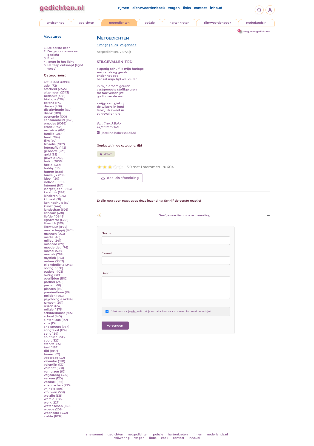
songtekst (51, 330)
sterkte (49, 344)
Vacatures (52, 36)
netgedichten (119, 22)
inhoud (216, 8)
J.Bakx (116, 123)
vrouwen (50, 392)
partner (49, 282)
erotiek (49, 127)
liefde (48, 216)
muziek (49, 254)
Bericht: (107, 273)
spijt (47, 333)
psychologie (53, 299)
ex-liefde (50, 130)
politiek (49, 295)
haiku (48, 161)
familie (49, 133)
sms (47, 323)
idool (47, 178)
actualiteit (51, 82)
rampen (50, 302)
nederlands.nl (256, 22)
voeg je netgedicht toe (256, 31)
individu (50, 182)
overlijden (51, 278)
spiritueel (51, 337)
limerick (50, 223)
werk (47, 402)
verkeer (49, 378)
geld (47, 154)
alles (114, 45)
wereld (49, 399)
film (47, 140)
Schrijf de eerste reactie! (182, 200)
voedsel (50, 382)
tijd (46, 351)
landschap (52, 209)
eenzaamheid (54, 120)
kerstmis (50, 192)
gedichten (86, 22)
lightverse (51, 220)
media (49, 237)
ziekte (48, 416)
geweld (49, 158)
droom (108, 153)
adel (47, 85)
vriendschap (53, 385)
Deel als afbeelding (123, 178)
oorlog (49, 268)
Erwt (50, 58)
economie (51, 116)
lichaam (50, 213)
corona (49, 102)
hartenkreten (179, 22)
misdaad (50, 244)
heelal (48, 165)
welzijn (49, 395)
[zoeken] (259, 10)
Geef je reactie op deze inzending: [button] (185, 215)
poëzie (150, 22)
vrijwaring (122, 438)
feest (47, 137)
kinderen (51, 196)
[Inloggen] (270, 9)
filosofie (50, 144)
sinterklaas (52, 320)
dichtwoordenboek (148, 8)
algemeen (51, 92)
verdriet (50, 368)
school (49, 316)
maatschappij (54, 230)
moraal (49, 251)
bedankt (50, 96)
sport (48, 340)
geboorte (51, 151)
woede (49, 409)
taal (47, 347)
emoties (50, 123)
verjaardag (52, 375)
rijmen (123, 8)
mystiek (50, 258)
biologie (50, 99)
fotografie (51, 147)
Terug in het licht (60, 61)
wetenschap (53, 406)
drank (48, 113)
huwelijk (50, 175)
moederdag (53, 247)
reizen (48, 306)
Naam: (106, 233)
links (187, 8)
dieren (49, 106)
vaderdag (51, 357)
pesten (49, 285)
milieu (49, 240)
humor (49, 171)
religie (49, 309)
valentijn (50, 364)
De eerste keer (58, 48)
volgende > (128, 45)
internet (50, 185)
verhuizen (51, 371)
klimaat (49, 199)
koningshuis (53, 202)
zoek (164, 438)
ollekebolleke (54, 264)
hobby (49, 168)
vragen (174, 8)
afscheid (50, 89)
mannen (50, 233)
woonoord (51, 413)
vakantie (50, 361)
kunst (48, 206)
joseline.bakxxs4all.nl (119, 133)
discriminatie (54, 109)
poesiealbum (54, 292)
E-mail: (107, 253)
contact (200, 8)
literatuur (51, 227)
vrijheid (49, 388)
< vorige (102, 45)
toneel (49, 354)
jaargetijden (53, 189)
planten (50, 289)
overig (48, 275)
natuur (49, 261)
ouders (49, 271)
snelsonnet (55, 22)
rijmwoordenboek (217, 22)
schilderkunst (54, 313)
